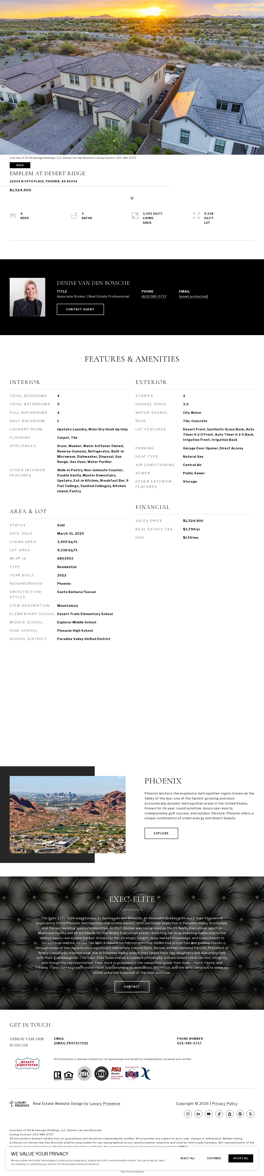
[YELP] (250, 1114)
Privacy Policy (225, 1104)
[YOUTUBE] (209, 1114)
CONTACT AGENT (80, 309)
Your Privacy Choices (132, 1171)
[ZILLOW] (229, 1114)
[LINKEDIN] (198, 1114)
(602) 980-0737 (154, 296)
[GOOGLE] (240, 1114)
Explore (161, 833)
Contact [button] (132, 986)
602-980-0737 (189, 1043)
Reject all (188, 1158)
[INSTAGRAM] (188, 1114)
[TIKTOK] (219, 1114)
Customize (214, 1158)
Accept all (240, 1158)
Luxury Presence (105, 1104)
